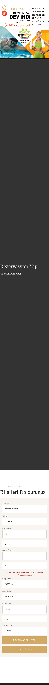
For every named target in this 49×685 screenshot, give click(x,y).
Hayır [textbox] (7, 619)
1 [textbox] (5, 544)
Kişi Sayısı (6, 528)
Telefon (5, 516)
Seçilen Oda (7, 625)
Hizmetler (38, 15)
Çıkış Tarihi (6, 591)
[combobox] (7, 543)
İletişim (37, 25)
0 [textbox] (5, 566)
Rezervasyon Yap (24, 640)
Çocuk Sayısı (7, 550)
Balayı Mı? (6, 604)
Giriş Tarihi (6, 579)
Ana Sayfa (38, 8)
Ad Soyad (6, 503)
